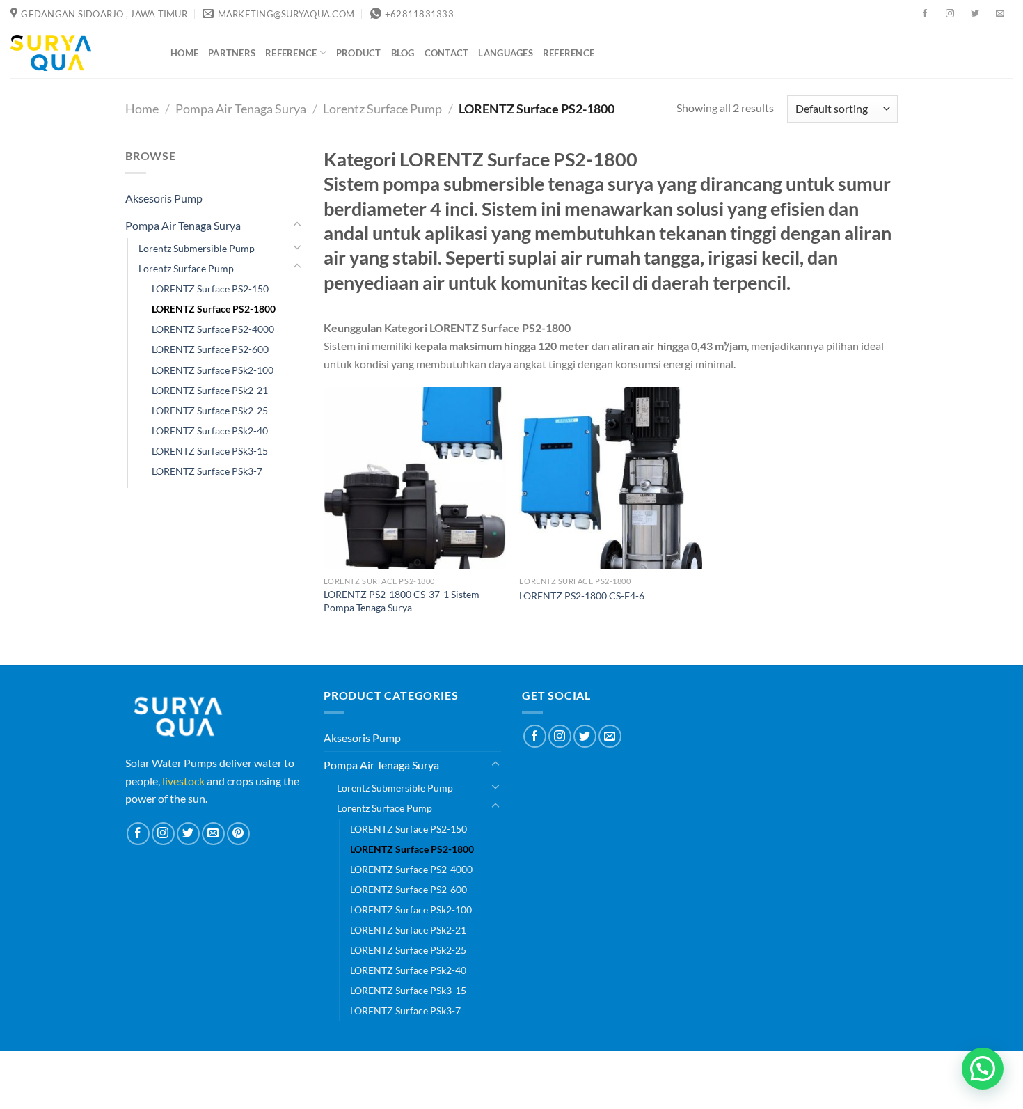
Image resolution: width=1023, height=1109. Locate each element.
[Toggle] (297, 225)
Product (358, 52)
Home (184, 52)
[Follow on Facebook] (925, 14)
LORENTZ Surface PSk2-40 (210, 430)
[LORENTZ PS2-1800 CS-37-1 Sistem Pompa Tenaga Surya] (415, 478)
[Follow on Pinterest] (238, 833)
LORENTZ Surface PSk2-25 (210, 410)
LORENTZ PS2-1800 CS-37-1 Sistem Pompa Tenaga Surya (401, 600)
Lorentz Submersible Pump (196, 248)
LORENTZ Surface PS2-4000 (213, 329)
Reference (291, 52)
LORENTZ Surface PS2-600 (210, 349)
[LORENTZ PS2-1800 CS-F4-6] (610, 478)
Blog (403, 52)
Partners (231, 52)
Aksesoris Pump (164, 198)
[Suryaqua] (80, 53)
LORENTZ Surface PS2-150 (210, 288)
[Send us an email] (1000, 14)
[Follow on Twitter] (975, 14)
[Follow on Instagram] (950, 14)
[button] (983, 1069)
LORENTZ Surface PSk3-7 (207, 471)
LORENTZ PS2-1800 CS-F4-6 (581, 595)
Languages (505, 52)
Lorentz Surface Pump (382, 108)
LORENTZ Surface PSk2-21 (210, 390)
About (469, 1069)
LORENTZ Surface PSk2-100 (212, 370)
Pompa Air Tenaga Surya (240, 108)
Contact (447, 52)
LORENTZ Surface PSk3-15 (210, 451)
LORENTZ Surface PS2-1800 (214, 309)
